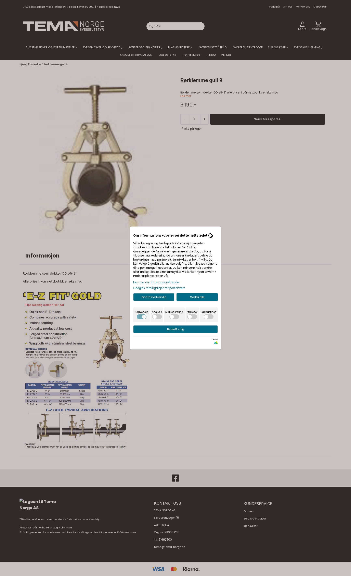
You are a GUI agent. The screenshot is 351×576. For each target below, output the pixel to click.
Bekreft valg (175, 329)
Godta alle (197, 297)
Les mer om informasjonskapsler (156, 282)
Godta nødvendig (154, 297)
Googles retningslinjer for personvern (159, 288)
